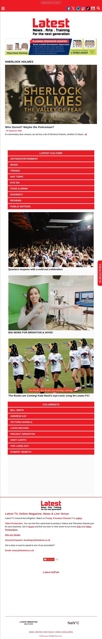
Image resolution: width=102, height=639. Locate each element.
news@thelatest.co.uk (23, 550)
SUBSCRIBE (100, 273)
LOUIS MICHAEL (19, 428)
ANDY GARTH (18, 440)
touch (31, 527)
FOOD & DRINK (19, 188)
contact (58, 632)
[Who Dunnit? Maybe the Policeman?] (51, 94)
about (31, 632)
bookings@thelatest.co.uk (37, 540)
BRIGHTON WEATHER (51, 622)
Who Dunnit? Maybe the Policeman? (29, 127)
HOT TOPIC (16, 176)
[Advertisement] (51, 476)
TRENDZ (15, 170)
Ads (79, 527)
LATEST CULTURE (51, 153)
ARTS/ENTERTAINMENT (24, 158)
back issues (48, 632)
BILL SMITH (17, 410)
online (79, 518)
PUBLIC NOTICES (20, 206)
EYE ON (14, 182)
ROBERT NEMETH (20, 452)
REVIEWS (15, 200)
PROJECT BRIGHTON (22, 434)
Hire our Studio (12, 535)
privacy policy (67, 632)
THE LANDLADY (19, 446)
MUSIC (14, 164)
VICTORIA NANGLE (21, 422)
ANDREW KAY (18, 416)
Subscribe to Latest (51, 2)
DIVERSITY (16, 194)
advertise (38, 632)
